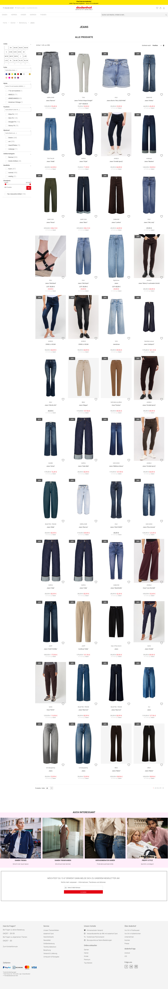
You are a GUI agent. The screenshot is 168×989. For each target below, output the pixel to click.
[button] (63, 94)
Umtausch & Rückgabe (51, 957)
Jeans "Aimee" (50, 466)
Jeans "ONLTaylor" (83, 283)
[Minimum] (5, 184)
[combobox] (134, 15)
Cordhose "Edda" (83, 649)
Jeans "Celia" (50, 588)
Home (5, 23)
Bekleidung (23, 23)
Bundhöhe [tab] (7, 165)
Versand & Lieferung (50, 953)
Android (127, 953)
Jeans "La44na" (116, 222)
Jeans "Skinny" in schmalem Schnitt (149, 283)
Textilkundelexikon (49, 947)
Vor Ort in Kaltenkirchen (133, 934)
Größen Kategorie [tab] (9, 153)
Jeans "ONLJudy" (149, 222)
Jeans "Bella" (50, 527)
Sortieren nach (146, 45)
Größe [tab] (5, 44)
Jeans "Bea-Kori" (83, 710)
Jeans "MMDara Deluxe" (116, 466)
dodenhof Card (48, 934)
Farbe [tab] (5, 67)
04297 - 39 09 (9, 933)
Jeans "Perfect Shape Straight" (83, 100)
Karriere (127, 940)
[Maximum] (30, 184)
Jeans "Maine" (116, 771)
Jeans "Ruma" (50, 222)
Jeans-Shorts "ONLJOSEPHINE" (116, 100)
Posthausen (21, 8)
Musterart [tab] (7, 130)
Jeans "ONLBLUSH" (50, 405)
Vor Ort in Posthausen (132, 930)
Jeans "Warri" (83, 222)
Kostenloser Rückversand (95, 937)
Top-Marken (88, 963)
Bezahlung (47, 950)
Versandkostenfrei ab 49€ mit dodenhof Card (102, 934)
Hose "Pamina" (116, 405)
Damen (13, 23)
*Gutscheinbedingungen (9, 972)
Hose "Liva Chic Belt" (149, 588)
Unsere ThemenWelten (51, 930)
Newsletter (47, 940)
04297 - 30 (7, 940)
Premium (87, 960)
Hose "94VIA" (50, 710)
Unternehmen (129, 937)
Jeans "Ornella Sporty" (116, 161)
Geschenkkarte (48, 937)
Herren (86, 953)
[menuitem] (4, 15)
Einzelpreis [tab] (7, 180)
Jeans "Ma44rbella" (116, 588)
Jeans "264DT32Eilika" (50, 649)
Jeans (116, 283)
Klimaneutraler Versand (95, 930)
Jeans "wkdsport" (149, 344)
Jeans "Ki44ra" (149, 100)
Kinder (86, 956)
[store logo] (84, 7)
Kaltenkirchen (32, 8)
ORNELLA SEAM (51, 344)
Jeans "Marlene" (149, 161)
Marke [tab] (5, 83)
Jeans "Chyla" (83, 161)
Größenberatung (49, 943)
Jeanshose (116, 344)
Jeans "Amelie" (149, 649)
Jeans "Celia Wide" (83, 466)
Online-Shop (9, 8)
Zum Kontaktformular (10, 946)
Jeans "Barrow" (50, 100)
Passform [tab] (6, 107)
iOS (126, 956)
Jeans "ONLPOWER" (116, 527)
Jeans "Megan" (83, 405)
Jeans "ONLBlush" (50, 283)
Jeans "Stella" (51, 161)
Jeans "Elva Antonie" (149, 527)
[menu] (84, 15)
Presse (127, 943)
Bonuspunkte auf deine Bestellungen (99, 940)
